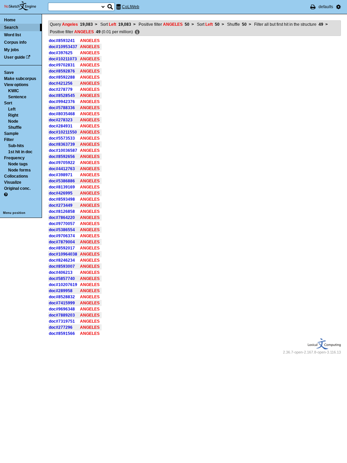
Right (13, 115)
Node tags (18, 164)
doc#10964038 (63, 254)
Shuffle (15, 127)
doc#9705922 (62, 162)
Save (9, 72)
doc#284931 (61, 126)
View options (16, 84)
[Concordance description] (137, 32)
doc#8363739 (62, 144)
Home (10, 20)
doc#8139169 (62, 187)
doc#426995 (61, 193)
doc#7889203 (62, 315)
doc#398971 (61, 175)
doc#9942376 (62, 101)
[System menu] (338, 6)
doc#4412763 (62, 168)
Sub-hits (16, 145)
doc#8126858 (62, 211)
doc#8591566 (62, 333)
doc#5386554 (62, 229)
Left (12, 109)
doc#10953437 (63, 46)
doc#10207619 (63, 284)
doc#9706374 (62, 236)
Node (13, 121)
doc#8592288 (62, 77)
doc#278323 (61, 120)
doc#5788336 (62, 107)
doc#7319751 (62, 321)
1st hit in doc (20, 151)
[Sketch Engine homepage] (25, 6)
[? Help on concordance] (5, 194)
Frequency (14, 158)
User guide (14, 57)
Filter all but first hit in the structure (288, 24)
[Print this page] (312, 6)
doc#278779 (61, 89)
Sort (8, 103)
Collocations (16, 176)
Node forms (19, 170)
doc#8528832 (62, 297)
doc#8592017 (62, 248)
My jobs (11, 49)
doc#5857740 (62, 278)
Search (11, 27)
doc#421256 (61, 83)
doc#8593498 (62, 199)
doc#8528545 (62, 95)
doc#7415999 (62, 303)
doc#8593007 (62, 266)
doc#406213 (61, 272)
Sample (11, 133)
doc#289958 (61, 290)
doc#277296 (61, 327)
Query (71, 24)
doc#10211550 (63, 132)
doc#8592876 (62, 71)
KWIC (13, 90)
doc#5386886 (62, 181)
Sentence (17, 97)
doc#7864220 (62, 217)
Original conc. (17, 188)
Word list (12, 35)
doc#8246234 (62, 260)
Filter (9, 139)
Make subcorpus (20, 78)
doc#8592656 (62, 156)
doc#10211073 (63, 59)
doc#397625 (61, 53)
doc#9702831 (62, 65)
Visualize (12, 182)
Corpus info (15, 42)
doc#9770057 (62, 223)
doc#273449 (61, 205)
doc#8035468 (62, 114)
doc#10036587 (63, 150)
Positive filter (164, 24)
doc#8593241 (62, 40)
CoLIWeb (130, 6)
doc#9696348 (62, 309)
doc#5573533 (62, 138)
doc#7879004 (62, 242)
